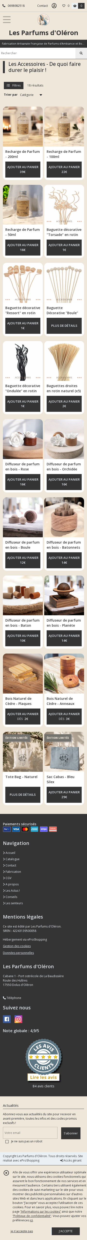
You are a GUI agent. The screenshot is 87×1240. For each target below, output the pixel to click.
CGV (8, 878)
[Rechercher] (81, 53)
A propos (12, 884)
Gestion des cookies (17, 946)
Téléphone (13, 998)
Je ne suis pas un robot (26, 1141)
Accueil (10, 853)
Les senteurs (14, 903)
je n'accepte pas (22, 1231)
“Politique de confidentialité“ (32, 1216)
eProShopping (29, 1160)
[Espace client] (54, 6)
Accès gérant (72, 1160)
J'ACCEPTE (65, 1231)
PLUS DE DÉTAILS (64, 325)
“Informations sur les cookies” (40, 1211)
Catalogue (12, 859)
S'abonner (71, 1133)
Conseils (11, 897)
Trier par (11, 95)
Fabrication (13, 872)
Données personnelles (18, 953)
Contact (42, 6)
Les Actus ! (12, 891)
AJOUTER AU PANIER (22, 169)
